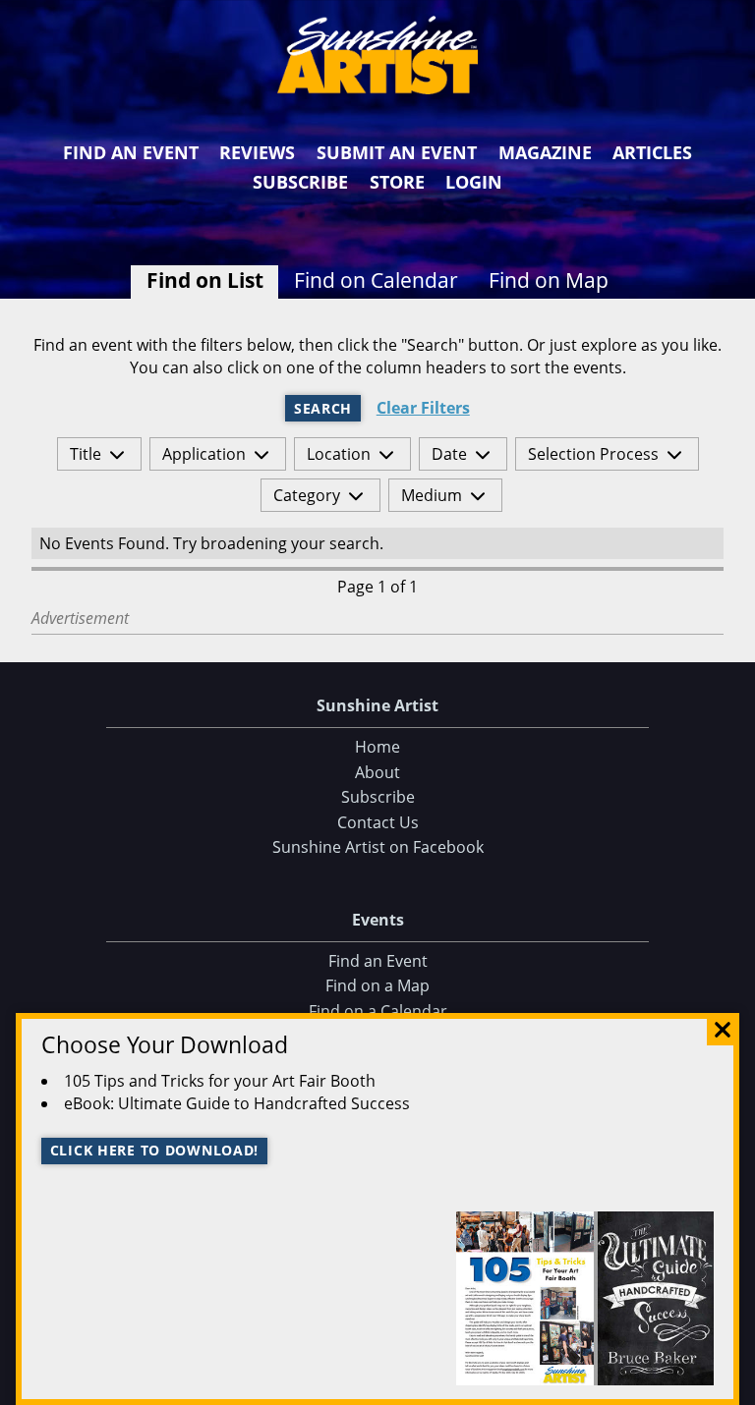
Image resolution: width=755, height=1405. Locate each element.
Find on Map (549, 280)
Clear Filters (423, 408)
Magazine (545, 152)
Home (377, 747)
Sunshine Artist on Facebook (378, 847)
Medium (431, 495)
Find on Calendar (376, 280)
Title (85, 454)
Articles (652, 152)
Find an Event (131, 152)
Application (204, 454)
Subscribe (300, 182)
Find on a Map (377, 985)
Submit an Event (397, 152)
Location (339, 454)
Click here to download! (155, 1150)
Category (306, 495)
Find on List (204, 280)
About (377, 772)
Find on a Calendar (378, 1011)
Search (323, 408)
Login (473, 182)
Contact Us (378, 822)
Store (397, 182)
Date (449, 454)
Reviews (257, 152)
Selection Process (593, 454)
